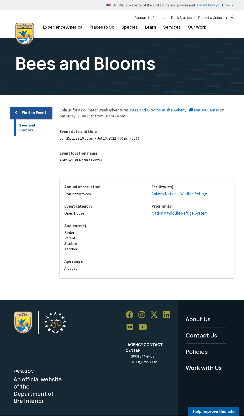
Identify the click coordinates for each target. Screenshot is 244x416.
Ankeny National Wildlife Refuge (179, 193)
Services (172, 27)
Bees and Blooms (27, 127)
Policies (197, 351)
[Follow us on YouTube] (144, 327)
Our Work (197, 27)
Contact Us (201, 335)
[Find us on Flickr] (132, 327)
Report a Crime (210, 17)
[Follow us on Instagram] (143, 315)
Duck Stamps (181, 17)
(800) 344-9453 (142, 356)
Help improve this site (213, 411)
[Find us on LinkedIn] (168, 315)
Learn (150, 27)
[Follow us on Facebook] (131, 315)
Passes (140, 17)
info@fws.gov (144, 361)
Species (130, 27)
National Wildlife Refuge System (180, 213)
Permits (158, 17)
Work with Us (204, 368)
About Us (198, 319)
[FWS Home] (24, 33)
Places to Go (102, 27)
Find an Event (34, 112)
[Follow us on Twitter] (155, 315)
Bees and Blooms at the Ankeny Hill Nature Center (174, 110)
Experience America (62, 27)
